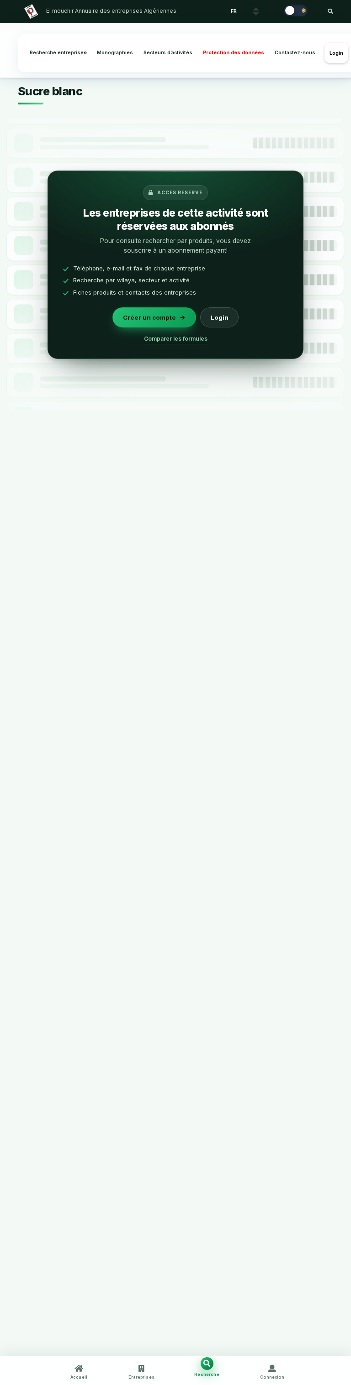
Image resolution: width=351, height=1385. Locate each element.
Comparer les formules (175, 338)
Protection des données (233, 53)
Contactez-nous (295, 53)
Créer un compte (149, 317)
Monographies (115, 53)
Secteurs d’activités (168, 53)
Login (337, 53)
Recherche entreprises (58, 53)
